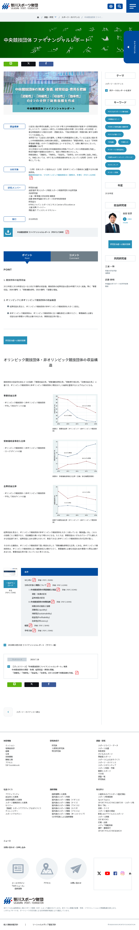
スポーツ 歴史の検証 (106, 810)
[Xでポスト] (28, 64)
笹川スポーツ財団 (38, 17)
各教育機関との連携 (13, 799)
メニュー (132, 6)
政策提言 (101, 751)
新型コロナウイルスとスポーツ (110, 813)
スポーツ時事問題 (105, 796)
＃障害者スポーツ (113, 119)
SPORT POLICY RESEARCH (110, 830)
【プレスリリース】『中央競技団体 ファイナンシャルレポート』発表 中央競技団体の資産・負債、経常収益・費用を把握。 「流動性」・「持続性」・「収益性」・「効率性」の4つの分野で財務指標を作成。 (43, 669)
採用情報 (9, 756)
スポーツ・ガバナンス (71, 17)
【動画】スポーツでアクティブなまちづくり (23, 808)
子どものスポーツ (105, 754)
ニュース (7, 840)
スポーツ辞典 (103, 816)
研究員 (54, 745)
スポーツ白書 (103, 748)
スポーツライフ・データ (108, 745)
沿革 (7, 754)
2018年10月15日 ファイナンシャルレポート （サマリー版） (32, 645)
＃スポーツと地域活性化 (116, 150)
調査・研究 (48, 17)
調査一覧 (101, 776)
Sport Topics (104, 799)
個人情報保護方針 (11, 924)
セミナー (9, 805)
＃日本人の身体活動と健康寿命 (118, 127)
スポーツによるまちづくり (109, 759)
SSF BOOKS (103, 819)
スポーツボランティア (107, 765)
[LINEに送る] (11, 64)
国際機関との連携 (59, 794)
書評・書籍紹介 (104, 828)
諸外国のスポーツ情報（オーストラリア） (69, 813)
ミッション (9, 745)
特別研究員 (56, 751)
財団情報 (7, 740)
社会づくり (8, 789)
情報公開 (9, 759)
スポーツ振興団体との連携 (16, 802)
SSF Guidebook (12, 765)
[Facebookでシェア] (46, 64)
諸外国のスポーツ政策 (61, 796)
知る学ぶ (100, 789)
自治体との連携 (11, 796)
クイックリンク (134, 47)
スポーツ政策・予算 (106, 768)
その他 (101, 773)
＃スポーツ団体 (113, 172)
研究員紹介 (54, 740)
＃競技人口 (124, 142)
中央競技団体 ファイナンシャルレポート (41, 232)
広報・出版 (102, 822)
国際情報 (53, 789)
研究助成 (101, 779)
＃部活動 (111, 142)
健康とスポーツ (104, 771)
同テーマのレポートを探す (120, 90)
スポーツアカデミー (13, 813)
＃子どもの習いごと (114, 134)
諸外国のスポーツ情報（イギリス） (66, 799)
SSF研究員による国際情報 (62, 816)
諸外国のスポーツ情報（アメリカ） (66, 805)
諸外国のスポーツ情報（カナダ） (65, 808)
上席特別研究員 (58, 748)
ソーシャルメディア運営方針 (44, 924)
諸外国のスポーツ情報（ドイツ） (65, 802)
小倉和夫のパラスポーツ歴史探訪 (111, 794)
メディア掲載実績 (105, 825)
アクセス (8, 762)
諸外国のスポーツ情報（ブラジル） (66, 810)
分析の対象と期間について (35, 585)
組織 (7, 751)
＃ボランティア (113, 165)
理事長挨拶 (9, 748)
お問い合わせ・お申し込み (14, 847)
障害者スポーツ (104, 756)
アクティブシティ (12, 794)
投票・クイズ (103, 808)
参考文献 (28, 630)
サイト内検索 (119, 6)
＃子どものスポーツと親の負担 (118, 112)
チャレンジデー (11, 810)
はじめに (28, 580)
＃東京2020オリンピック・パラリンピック (120, 158)
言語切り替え (111, 6)
